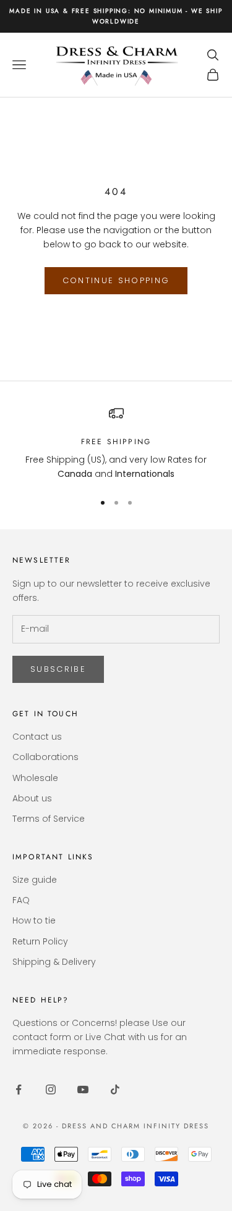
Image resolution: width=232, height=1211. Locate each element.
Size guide (34, 880)
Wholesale (35, 778)
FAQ (21, 900)
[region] (116, 444)
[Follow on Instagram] (51, 1089)
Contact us (37, 736)
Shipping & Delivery (54, 962)
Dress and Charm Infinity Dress (135, 1126)
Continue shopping (116, 280)
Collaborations (45, 757)
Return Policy (40, 941)
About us (32, 798)
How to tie (34, 920)
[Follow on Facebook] (18, 1089)
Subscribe (58, 669)
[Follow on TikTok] (115, 1089)
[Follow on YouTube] (83, 1089)
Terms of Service (48, 818)
